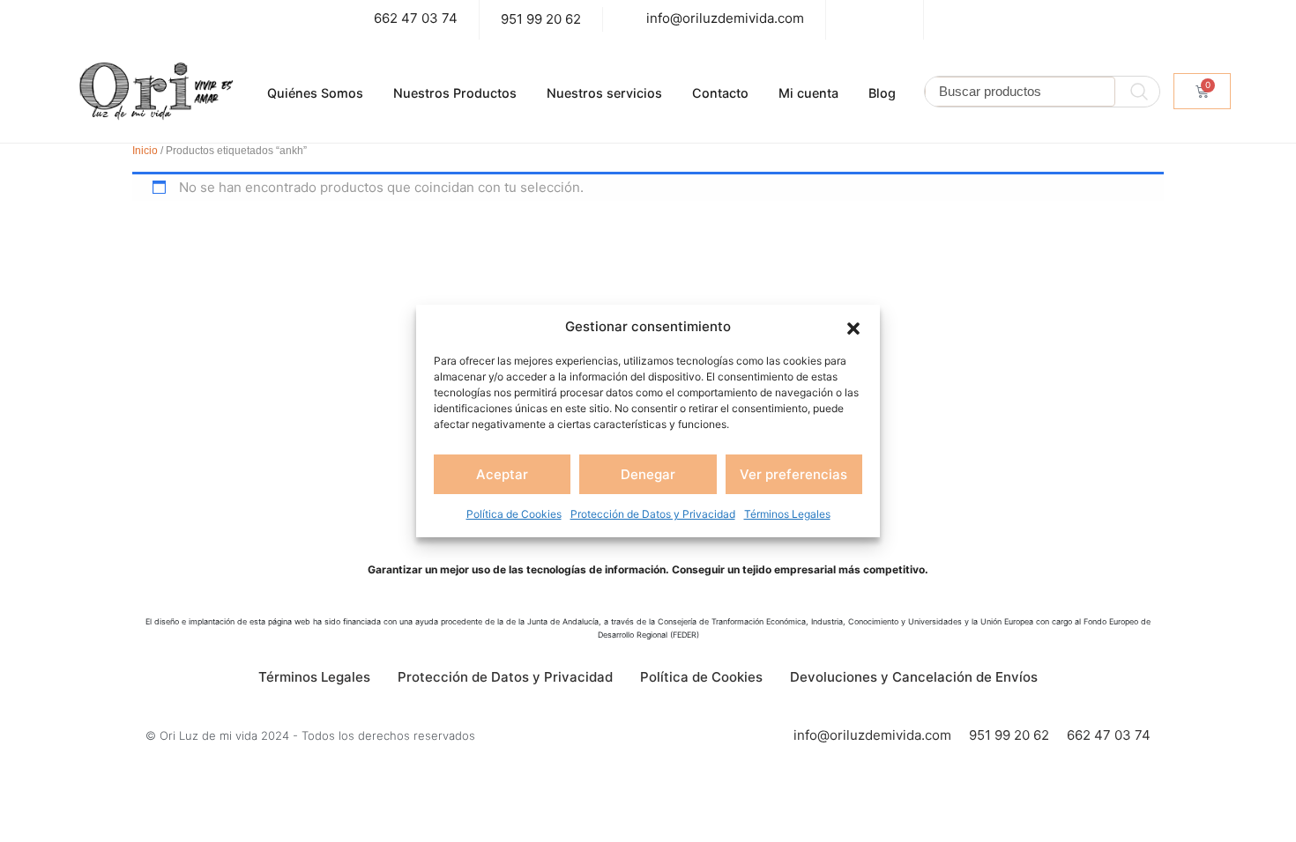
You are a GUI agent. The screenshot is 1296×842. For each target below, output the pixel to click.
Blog (882, 92)
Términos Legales (787, 514)
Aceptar (502, 474)
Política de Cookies (514, 514)
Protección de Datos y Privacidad (652, 514)
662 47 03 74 (416, 18)
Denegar (648, 474)
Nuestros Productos (455, 92)
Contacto (720, 92)
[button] (853, 327)
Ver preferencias (793, 474)
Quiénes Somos (315, 92)
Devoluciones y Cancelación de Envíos (914, 676)
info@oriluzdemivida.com (725, 18)
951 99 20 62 (541, 19)
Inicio (145, 150)
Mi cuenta (808, 92)
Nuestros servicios (604, 92)
